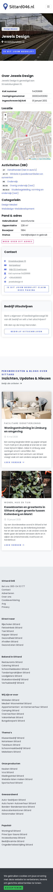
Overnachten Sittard (13, 713)
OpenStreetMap (45, 159)
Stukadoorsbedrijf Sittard (15, 679)
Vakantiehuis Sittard (12, 717)
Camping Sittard (10, 710)
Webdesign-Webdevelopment (18, 208)
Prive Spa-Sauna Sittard (14, 834)
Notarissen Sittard (11, 741)
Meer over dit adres (17, 241)
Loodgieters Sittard (12, 676)
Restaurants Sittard (12, 662)
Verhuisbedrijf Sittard (13, 682)
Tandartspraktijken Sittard (16, 672)
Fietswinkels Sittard (12, 627)
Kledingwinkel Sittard (13, 775)
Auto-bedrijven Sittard (14, 799)
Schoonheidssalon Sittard (15, 669)
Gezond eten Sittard (12, 645)
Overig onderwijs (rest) (22, 185)
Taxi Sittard (8, 631)
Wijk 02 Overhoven (18, 269)
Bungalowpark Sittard (13, 720)
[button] (26, 135)
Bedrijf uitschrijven (26, 331)
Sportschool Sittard (12, 782)
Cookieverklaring (11, 600)
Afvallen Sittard (10, 641)
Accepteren (13, 888)
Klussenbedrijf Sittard (13, 738)
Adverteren (8, 593)
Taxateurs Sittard (11, 744)
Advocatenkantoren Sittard (16, 810)
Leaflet (33, 159)
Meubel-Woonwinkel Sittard (16, 703)
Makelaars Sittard (11, 751)
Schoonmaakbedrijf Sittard (16, 748)
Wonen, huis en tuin (17, 502)
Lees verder (12, 462)
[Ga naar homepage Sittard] (18, 6)
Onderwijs (12, 181)
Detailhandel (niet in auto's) (22, 169)
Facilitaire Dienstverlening (22, 423)
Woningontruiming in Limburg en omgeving (25, 429)
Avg (4, 603)
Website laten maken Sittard (17, 779)
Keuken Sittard (9, 768)
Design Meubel (10, 29)
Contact (6, 589)
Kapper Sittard (9, 634)
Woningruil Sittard (11, 830)
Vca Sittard (8, 772)
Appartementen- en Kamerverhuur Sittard (25, 707)
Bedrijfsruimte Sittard (13, 841)
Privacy (6, 607)
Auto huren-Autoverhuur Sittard (19, 803)
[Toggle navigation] (48, 7)
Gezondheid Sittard (12, 638)
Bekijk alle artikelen (10, 383)
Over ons (6, 596)
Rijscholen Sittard (11, 624)
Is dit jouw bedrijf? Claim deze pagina (26, 288)
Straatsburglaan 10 (14, 41)
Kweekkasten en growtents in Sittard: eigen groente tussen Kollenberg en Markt (24, 510)
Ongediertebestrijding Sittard (17, 844)
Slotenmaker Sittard (12, 813)
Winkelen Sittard (10, 700)
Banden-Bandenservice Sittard (18, 806)
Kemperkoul (14, 265)
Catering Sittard (10, 665)
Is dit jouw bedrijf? (18, 51)
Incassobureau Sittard (13, 837)
